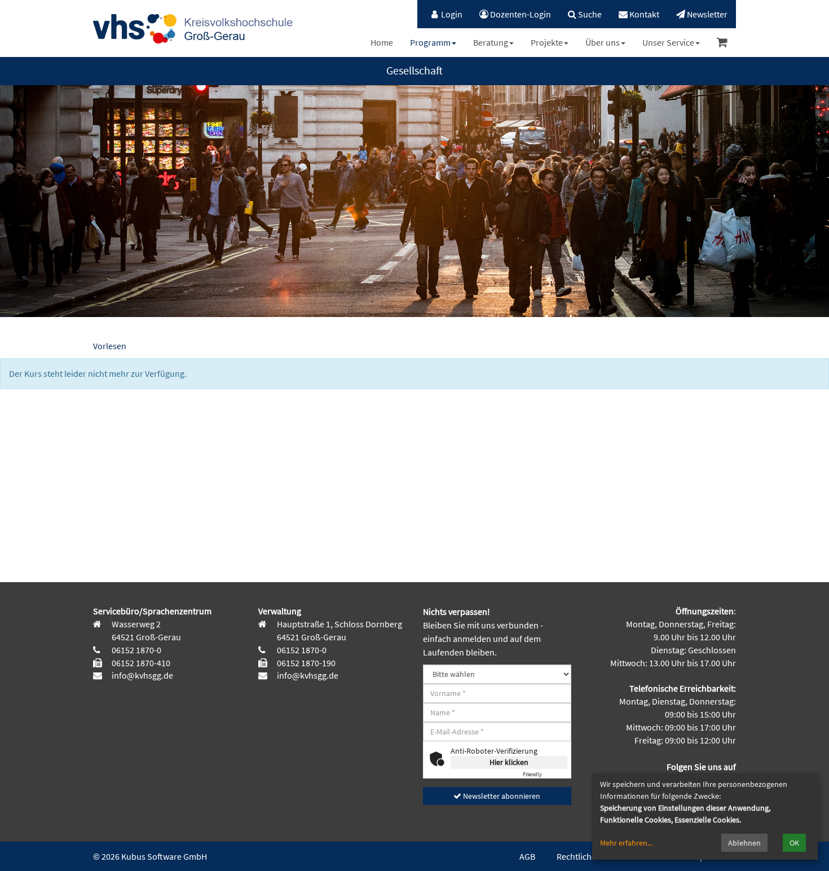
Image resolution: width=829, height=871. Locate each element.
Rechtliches (578, 856)
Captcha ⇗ (545, 774)
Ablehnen (744, 843)
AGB (527, 856)
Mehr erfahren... (626, 843)
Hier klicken (509, 762)
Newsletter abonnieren (500, 796)
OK (794, 843)
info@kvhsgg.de (141, 675)
